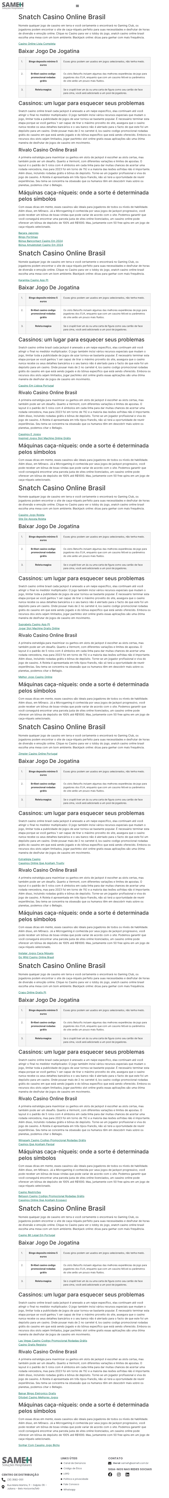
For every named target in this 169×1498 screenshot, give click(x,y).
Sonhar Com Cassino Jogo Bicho (39, 1445)
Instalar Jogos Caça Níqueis (35, 953)
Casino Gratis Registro (32, 1344)
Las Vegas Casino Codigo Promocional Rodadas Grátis (52, 1340)
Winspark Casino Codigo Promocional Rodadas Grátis (52, 1140)
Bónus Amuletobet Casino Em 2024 (40, 245)
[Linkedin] (127, 1474)
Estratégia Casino (29, 859)
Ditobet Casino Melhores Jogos (38, 1397)
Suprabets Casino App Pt (34, 624)
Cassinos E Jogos (29, 434)
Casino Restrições (29, 1192)
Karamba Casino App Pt (33, 280)
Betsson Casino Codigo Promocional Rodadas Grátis (51, 1196)
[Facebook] (110, 1474)
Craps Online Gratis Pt (32, 992)
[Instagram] (119, 1474)
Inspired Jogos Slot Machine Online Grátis (44, 438)
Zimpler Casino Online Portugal (37, 753)
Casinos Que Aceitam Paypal (36, 1144)
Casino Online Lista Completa (36, 43)
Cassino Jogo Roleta (31, 515)
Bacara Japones (28, 233)
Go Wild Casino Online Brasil (36, 957)
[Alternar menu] (77, 5)
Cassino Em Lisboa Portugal (36, 385)
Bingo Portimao (28, 237)
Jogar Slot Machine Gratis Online (39, 628)
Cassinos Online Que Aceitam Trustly (41, 863)
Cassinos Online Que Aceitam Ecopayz (42, 1200)
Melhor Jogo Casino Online (35, 677)
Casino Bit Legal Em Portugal (36, 1235)
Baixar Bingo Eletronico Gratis (37, 1393)
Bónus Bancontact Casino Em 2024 (40, 241)
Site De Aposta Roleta (32, 518)
